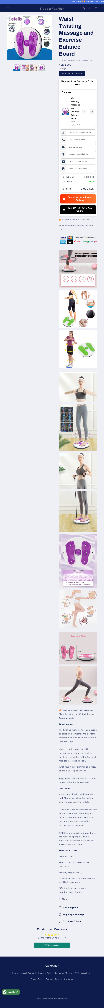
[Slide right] (49, 67)
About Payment (29, 973)
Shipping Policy (45, 973)
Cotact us (68, 979)
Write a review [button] (52, 945)
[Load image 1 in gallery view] (16, 67)
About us (85, 973)
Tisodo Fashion (47, 998)
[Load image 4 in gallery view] (41, 67)
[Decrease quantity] (84, 111)
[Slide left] (10, 67)
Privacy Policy (37, 979)
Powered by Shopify (61, 998)
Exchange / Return (63, 973)
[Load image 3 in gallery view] (33, 67)
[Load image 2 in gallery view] (25, 67)
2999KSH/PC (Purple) (72, 74)
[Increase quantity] (92, 111)
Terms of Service (54, 979)
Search (15, 973)
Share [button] (64, 899)
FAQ (77, 973)
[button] (8, 9)
